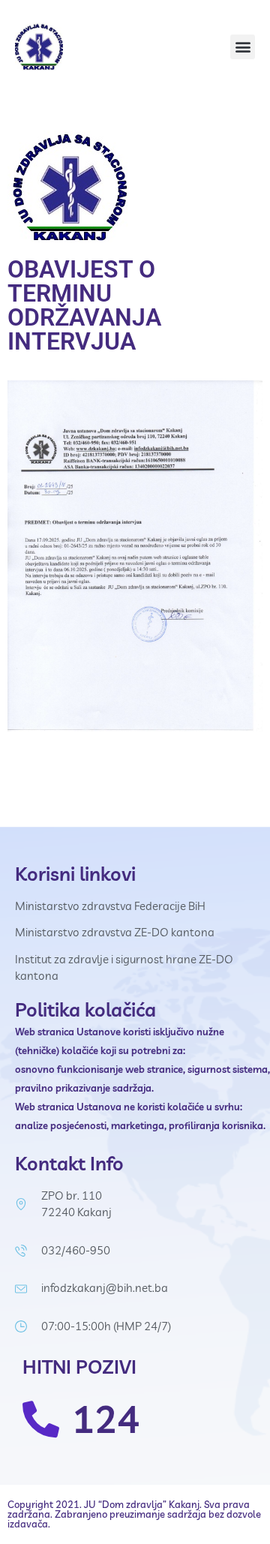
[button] (242, 47)
